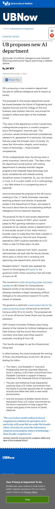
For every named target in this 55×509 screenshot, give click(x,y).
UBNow (19, 16)
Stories (6, 29)
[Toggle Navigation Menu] (52, 33)
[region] (27, 491)
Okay (27, 499)
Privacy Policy (30, 492)
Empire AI (33, 269)
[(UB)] (27, 4)
